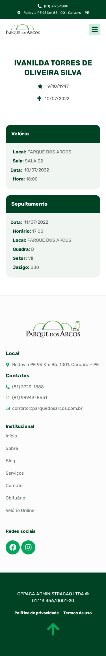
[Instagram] (28, 547)
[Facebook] (13, 547)
